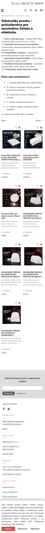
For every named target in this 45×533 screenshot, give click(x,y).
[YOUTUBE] (8, 408)
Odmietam (35, 529)
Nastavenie (22, 529)
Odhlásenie (21, 393)
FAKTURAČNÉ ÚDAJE (11, 474)
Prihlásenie (8, 393)
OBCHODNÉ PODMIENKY (13, 421)
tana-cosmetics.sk (9, 496)
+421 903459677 (14, 467)
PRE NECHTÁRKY (7, 16)
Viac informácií (18, 524)
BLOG (4, 429)
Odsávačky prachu (23, 16)
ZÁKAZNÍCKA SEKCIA (12, 424)
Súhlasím (8, 529)
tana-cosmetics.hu (9, 492)
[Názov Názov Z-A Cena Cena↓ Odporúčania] (36, 120)
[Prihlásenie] (35, 10)
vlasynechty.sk (8, 487)
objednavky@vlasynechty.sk (18, 469)
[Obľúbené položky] (31, 10)
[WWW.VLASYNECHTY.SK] (27, 3)
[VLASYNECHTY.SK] (4, 408)
